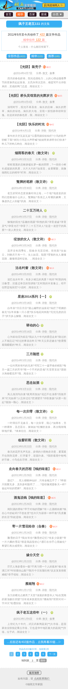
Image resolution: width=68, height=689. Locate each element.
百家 (32, 14)
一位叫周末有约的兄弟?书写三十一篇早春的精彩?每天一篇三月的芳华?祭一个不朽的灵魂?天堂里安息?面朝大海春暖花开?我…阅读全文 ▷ (34, 369)
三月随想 (32, 354)
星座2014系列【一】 (33, 296)
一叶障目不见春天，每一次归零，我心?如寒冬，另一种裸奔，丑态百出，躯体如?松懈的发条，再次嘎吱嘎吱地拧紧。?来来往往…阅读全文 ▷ (34, 427)
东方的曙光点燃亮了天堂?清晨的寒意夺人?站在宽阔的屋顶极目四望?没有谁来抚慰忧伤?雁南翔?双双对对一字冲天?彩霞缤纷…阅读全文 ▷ (34, 599)
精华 (20, 14)
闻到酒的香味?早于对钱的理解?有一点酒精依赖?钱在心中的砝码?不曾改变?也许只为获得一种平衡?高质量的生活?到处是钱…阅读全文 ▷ (34, 513)
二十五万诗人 (33, 210)
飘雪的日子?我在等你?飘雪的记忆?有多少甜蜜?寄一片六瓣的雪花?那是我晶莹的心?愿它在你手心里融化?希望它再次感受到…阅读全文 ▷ (34, 541)
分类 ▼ (57, 14)
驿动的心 (32, 325)
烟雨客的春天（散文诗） (33, 153)
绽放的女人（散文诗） (30, 239)
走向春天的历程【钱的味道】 (30, 469)
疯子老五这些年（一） (33, 612)
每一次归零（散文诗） (33, 411)
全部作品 (16, 56)
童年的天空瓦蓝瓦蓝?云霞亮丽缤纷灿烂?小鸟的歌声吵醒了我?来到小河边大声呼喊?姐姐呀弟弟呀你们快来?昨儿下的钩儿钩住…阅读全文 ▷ (34, 139)
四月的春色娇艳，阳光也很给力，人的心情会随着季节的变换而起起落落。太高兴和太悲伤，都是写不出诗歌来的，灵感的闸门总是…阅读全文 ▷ (34, 82)
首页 (8, 14)
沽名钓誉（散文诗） (30, 268)
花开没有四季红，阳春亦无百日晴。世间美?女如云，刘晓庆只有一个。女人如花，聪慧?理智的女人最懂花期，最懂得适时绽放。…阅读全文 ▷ (34, 254)
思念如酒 (32, 383)
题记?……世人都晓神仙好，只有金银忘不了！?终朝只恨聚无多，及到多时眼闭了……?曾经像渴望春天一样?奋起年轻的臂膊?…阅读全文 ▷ (34, 484)
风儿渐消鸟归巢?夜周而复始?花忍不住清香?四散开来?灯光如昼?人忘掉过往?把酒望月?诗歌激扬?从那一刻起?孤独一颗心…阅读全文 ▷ (34, 398)
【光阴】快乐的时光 (30, 124)
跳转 (43, 660)
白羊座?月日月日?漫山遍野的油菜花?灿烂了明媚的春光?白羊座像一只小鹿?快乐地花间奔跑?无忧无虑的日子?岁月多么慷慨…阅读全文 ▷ (34, 312)
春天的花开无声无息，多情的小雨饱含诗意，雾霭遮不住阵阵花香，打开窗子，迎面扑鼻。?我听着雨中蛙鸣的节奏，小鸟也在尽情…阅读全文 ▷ (34, 455)
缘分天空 (32, 555)
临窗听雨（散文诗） (33, 440)
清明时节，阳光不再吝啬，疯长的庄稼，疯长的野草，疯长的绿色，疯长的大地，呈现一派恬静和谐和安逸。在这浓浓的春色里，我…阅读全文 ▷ (34, 111)
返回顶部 (34, 672)
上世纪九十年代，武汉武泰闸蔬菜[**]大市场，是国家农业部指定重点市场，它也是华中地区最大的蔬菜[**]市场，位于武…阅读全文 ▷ (34, 628)
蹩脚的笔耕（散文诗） (33, 181)
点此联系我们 (41, 678)
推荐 (54, 56)
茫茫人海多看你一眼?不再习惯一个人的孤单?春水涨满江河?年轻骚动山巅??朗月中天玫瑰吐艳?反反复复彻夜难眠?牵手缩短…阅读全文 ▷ (34, 570)
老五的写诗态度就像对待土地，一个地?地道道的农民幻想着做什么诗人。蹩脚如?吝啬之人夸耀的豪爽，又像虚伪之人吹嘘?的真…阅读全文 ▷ (34, 197)
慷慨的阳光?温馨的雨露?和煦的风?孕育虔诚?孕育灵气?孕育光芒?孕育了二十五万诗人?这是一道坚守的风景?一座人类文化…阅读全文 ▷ (34, 226)
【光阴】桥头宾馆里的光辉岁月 (30, 95)
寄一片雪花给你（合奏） (30, 526)
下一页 (52, 654)
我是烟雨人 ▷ (55, 5)
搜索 (44, 14)
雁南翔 (30, 584)
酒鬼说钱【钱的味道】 (30, 497)
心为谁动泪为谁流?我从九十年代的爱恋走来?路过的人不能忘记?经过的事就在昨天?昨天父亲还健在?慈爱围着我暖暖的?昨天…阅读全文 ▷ (34, 340)
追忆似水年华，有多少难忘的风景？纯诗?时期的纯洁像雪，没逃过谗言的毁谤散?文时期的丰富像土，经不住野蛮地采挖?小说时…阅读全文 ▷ (34, 283)
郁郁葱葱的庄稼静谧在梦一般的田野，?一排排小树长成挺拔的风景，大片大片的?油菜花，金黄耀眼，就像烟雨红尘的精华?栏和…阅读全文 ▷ (34, 168)
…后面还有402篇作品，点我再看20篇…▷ (34, 641)
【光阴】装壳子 (30, 67)
